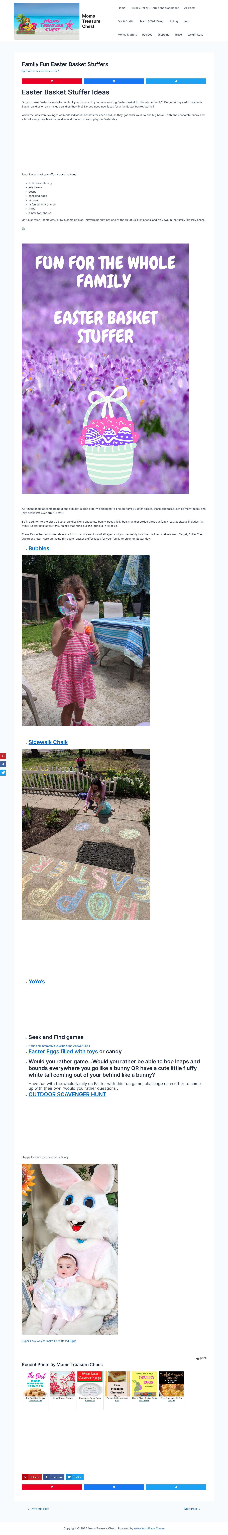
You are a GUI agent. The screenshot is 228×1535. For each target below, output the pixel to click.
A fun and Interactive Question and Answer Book (59, 1045)
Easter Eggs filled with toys (63, 1051)
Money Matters (127, 34)
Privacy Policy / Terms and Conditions (155, 8)
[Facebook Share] (3, 764)
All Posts (189, 8)
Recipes (147, 34)
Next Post (192, 1508)
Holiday (173, 21)
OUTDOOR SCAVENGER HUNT (67, 1094)
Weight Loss (195, 34)
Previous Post (38, 1508)
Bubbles (39, 548)
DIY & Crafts (126, 21)
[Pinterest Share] (3, 756)
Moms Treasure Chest (91, 21)
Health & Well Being (151, 21)
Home (121, 8)
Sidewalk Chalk (48, 742)
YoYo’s (37, 981)
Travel (178, 34)
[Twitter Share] (3, 773)
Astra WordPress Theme (149, 1528)
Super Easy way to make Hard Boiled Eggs (49, 1341)
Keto (186, 21)
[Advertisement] (114, 149)
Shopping (163, 34)
